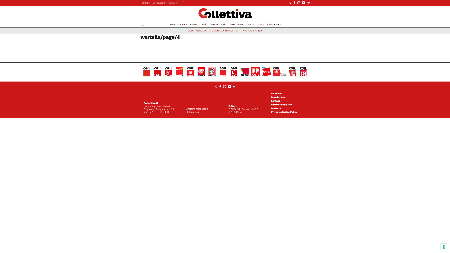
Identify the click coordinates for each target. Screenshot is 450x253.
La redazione (159, 2)
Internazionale (236, 24)
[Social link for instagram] (298, 2)
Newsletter (173, 2)
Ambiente (182, 24)
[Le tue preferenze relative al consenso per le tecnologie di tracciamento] (444, 247)
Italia (223, 24)
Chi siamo (276, 93)
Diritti (205, 24)
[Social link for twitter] (290, 2)
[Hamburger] (142, 24)
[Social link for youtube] (303, 2)
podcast (201, 30)
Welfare (214, 24)
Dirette (260, 24)
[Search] (184, 3)
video (191, 30)
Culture (250, 24)
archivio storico (252, 30)
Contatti (146, 2)
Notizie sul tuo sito (281, 104)
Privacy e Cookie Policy (284, 112)
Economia (194, 24)
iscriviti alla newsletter (224, 30)
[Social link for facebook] (294, 2)
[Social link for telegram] (308, 2)
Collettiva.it (151, 103)
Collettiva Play (274, 24)
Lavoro (171, 24)
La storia (276, 108)
